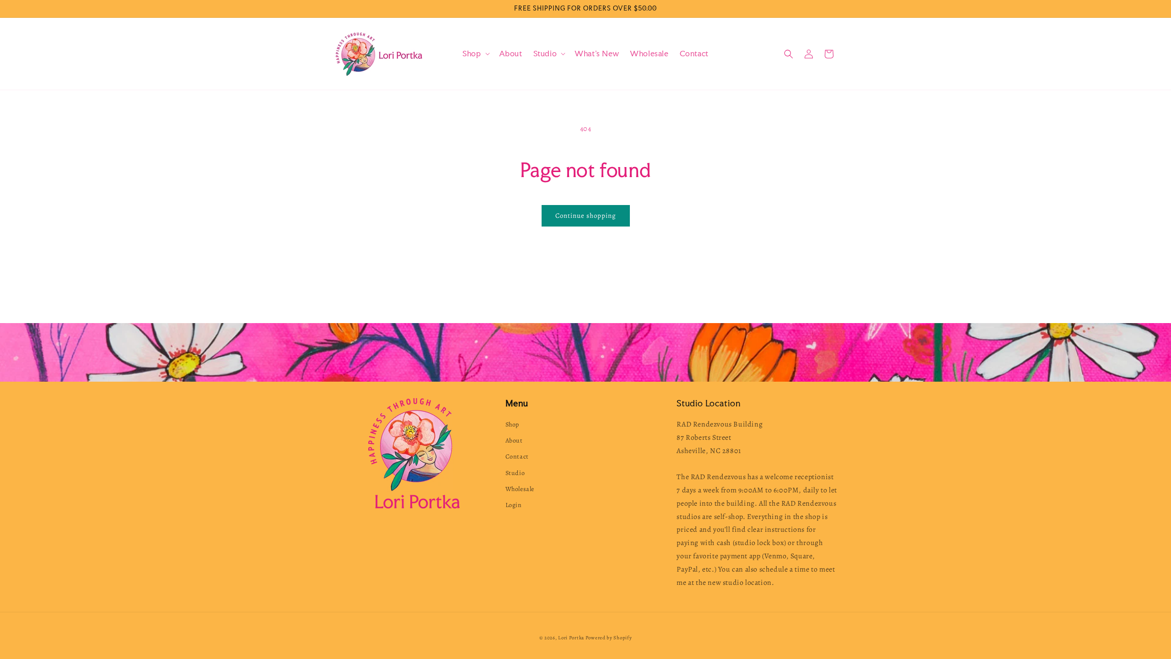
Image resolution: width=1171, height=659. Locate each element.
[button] (475, 53)
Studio (515, 473)
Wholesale (519, 489)
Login (513, 505)
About (514, 440)
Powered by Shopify (609, 637)
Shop (512, 424)
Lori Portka (571, 637)
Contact (517, 456)
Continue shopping (585, 215)
